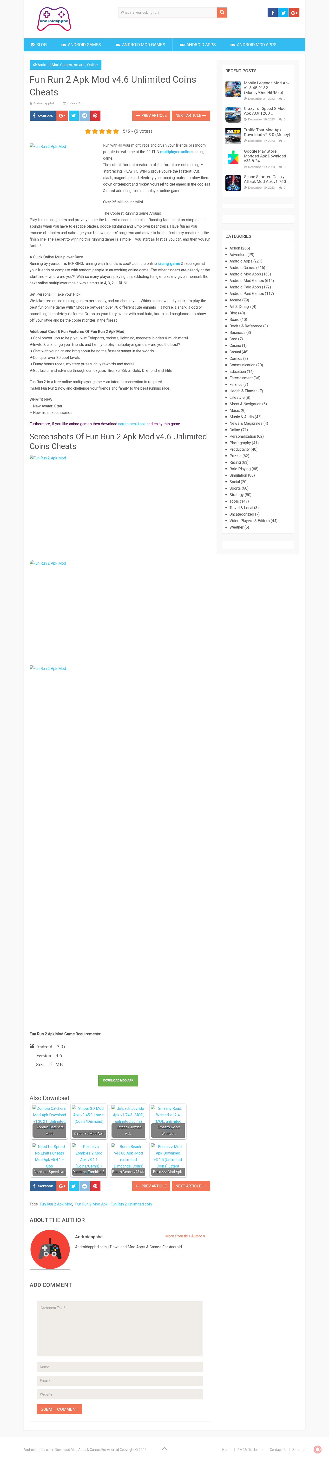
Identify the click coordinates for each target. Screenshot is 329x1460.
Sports (235, 488)
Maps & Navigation (245, 404)
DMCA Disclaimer (250, 1450)
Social (235, 482)
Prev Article (153, 115)
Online (92, 64)
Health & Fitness (243, 391)
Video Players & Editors (250, 520)
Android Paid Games (247, 293)
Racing (235, 462)
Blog (41, 44)
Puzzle (236, 456)
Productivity (240, 449)
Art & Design (240, 306)
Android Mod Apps (256, 44)
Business (237, 332)
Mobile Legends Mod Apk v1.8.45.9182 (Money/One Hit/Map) (267, 88)
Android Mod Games (143, 44)
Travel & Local (241, 507)
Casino (235, 345)
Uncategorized (242, 514)
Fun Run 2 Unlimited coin (131, 1204)
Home (226, 1450)
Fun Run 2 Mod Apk (91, 1204)
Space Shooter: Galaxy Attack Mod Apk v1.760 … (267, 179)
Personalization (243, 436)
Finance (236, 384)
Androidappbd (43, 103)
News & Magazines (246, 423)
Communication (242, 365)
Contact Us (278, 1450)
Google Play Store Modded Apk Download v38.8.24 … (265, 156)
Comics (236, 358)
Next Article (189, 115)
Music (235, 410)
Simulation (238, 475)
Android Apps (200, 44)
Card (233, 339)
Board (234, 319)
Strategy (237, 495)
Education (238, 371)
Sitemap (298, 1450)
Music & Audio (242, 417)
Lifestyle (237, 397)
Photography (240, 443)
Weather (236, 527)
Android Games (84, 44)
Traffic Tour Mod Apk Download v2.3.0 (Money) (267, 132)
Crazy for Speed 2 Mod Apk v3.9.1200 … (265, 111)
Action (235, 248)
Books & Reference (246, 326)
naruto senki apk (132, 424)
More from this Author (184, 1236)
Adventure (238, 254)
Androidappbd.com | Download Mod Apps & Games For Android (71, 1450)
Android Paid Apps (245, 287)
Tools (234, 501)
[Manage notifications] (318, 1449)
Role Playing (240, 469)
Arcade (80, 64)
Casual (235, 352)
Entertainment (241, 378)
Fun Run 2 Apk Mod (56, 1204)
